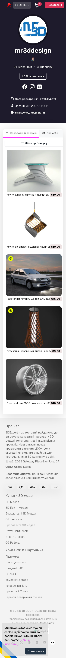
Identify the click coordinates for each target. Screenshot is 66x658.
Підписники (23, 67)
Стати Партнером (16, 531)
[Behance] (40, 87)
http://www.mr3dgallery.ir (32, 113)
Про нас (12, 426)
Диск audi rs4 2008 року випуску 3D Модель (34, 403)
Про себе (52, 133)
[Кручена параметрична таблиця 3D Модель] (34, 171)
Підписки (44, 67)
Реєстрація (55, 5)
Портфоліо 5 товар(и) (23, 133)
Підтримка (12, 556)
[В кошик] (49, 187)
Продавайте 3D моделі (20, 525)
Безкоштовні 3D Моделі (20, 513)
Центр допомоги (15, 562)
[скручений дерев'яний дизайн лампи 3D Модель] (34, 327)
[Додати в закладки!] (56, 187)
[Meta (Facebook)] (25, 87)
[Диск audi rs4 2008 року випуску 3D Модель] (34, 379)
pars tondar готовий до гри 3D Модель (30, 298)
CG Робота (12, 543)
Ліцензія (10, 574)
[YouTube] (52, 643)
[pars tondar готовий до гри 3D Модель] (34, 275)
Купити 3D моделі (20, 495)
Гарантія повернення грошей (23, 597)
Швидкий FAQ (14, 568)
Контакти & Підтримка (24, 550)
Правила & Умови (16, 591)
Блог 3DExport (15, 537)
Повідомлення (35, 76)
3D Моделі (12, 502)
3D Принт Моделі (16, 508)
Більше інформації (17, 642)
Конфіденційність (16, 586)
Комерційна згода (16, 580)
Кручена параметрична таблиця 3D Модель (33, 194)
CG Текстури (13, 519)
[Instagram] (32, 87)
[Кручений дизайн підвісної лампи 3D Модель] (34, 223)
